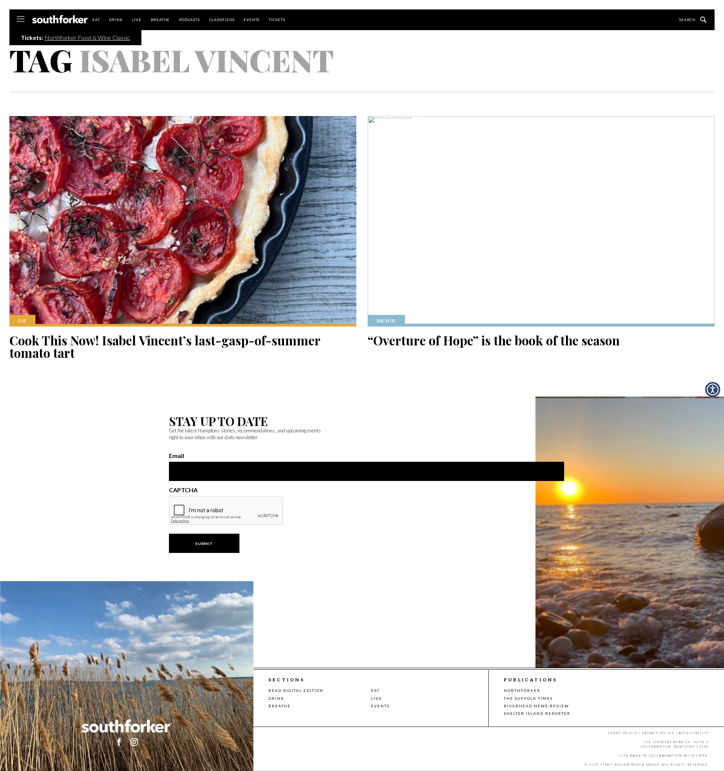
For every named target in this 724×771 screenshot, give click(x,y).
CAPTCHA (183, 490)
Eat (96, 19)
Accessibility (694, 733)
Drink (116, 19)
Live (136, 19)
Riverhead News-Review (536, 706)
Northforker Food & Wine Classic (87, 37)
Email (176, 456)
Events (251, 19)
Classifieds (222, 19)
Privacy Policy (658, 733)
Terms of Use (622, 733)
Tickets (277, 19)
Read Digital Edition (296, 690)
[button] (134, 742)
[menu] (21, 19)
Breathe (160, 19)
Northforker (522, 690)
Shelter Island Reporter (537, 713)
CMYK (701, 755)
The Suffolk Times (528, 698)
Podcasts (189, 19)
